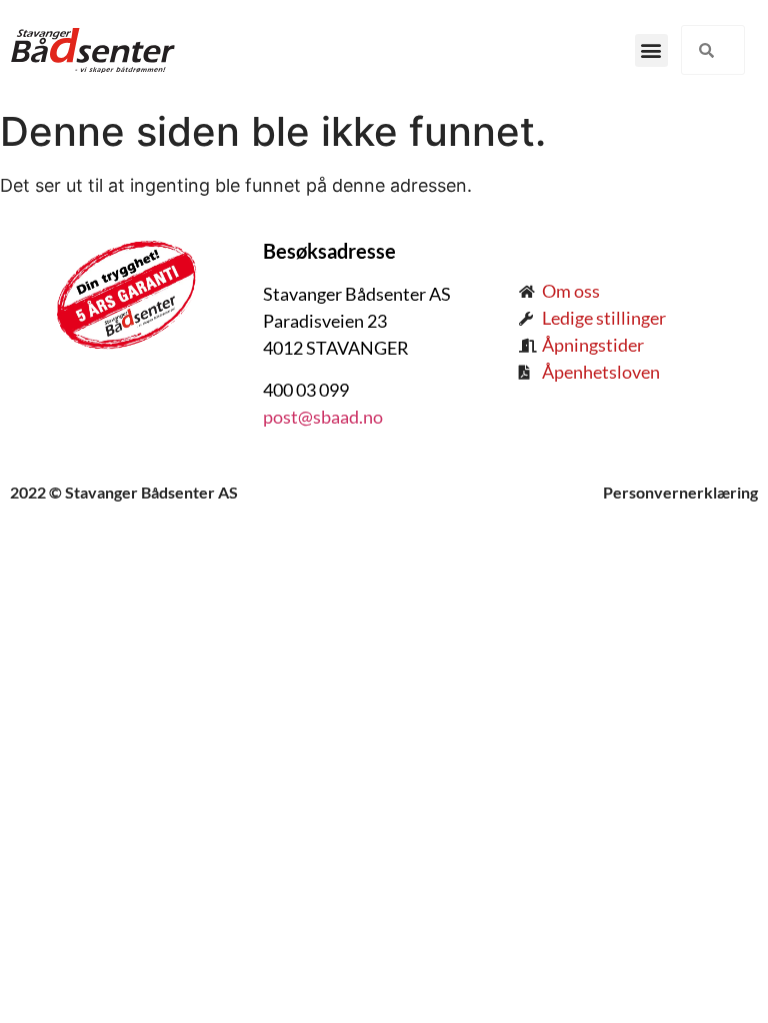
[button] (651, 50)
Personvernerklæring (680, 492)
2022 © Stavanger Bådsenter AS (124, 492)
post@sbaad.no (323, 417)
